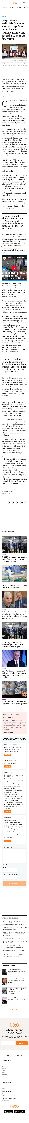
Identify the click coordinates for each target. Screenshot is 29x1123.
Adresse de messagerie (11, 874)
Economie (19, 7)
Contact (3, 1095)
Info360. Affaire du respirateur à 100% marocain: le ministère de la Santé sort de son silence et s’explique (14, 222)
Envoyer (21, 1043)
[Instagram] (21, 1055)
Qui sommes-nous (6, 1084)
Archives (3, 1088)
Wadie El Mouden (8, 91)
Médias (3, 1072)
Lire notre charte (8, 732)
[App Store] (8, 1111)
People (3, 1076)
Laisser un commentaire (14, 883)
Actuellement (4, 7)
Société (26, 7)
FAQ (2, 1093)
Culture (3, 1070)
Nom (4, 867)
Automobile (4, 1074)
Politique (12, 7)
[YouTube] (14, 1055)
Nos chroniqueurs (6, 1079)
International (4, 1068)
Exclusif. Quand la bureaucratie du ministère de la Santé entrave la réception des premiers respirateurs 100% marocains (14, 365)
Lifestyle (3, 1078)
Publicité (3, 1086)
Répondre (7, 754)
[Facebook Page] (8, 1055)
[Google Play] (19, 1111)
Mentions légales (5, 1100)
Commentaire (7, 847)
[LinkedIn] (18, 1055)
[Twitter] (11, 1055)
